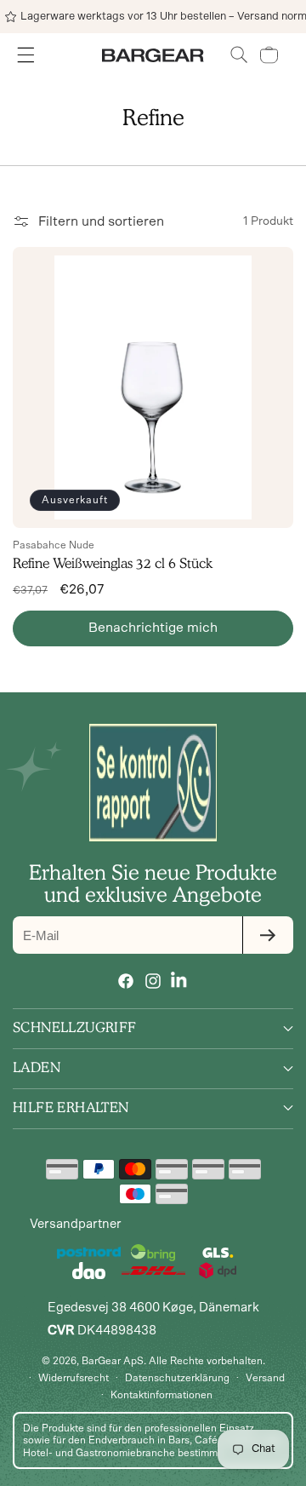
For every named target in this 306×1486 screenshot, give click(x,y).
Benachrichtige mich (153, 627)
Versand (265, 1378)
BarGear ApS (113, 1361)
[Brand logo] (153, 782)
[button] (239, 55)
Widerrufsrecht (73, 1378)
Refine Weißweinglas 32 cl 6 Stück (112, 563)
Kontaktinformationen (161, 1395)
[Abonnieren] (267, 935)
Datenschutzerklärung (177, 1378)
